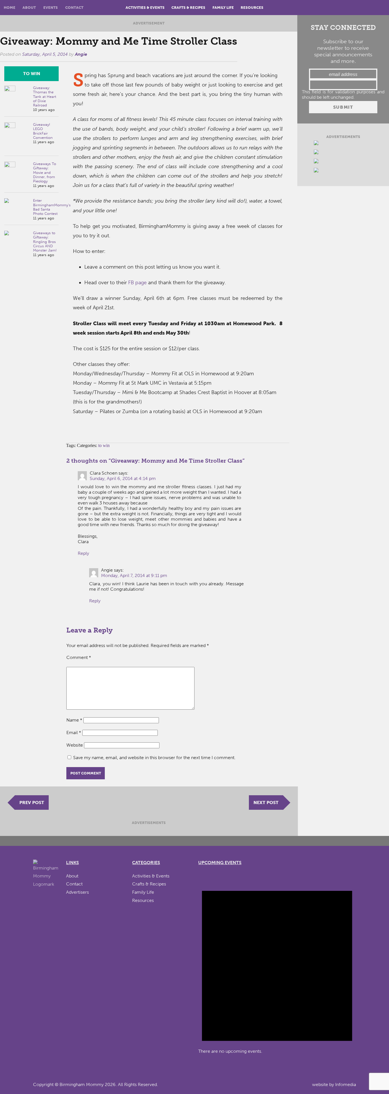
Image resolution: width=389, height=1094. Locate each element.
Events (50, 7)
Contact (74, 7)
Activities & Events (145, 7)
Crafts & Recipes (188, 7)
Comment (78, 657)
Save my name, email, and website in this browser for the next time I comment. (154, 757)
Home (9, 7)
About (29, 7)
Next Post (266, 802)
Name (74, 720)
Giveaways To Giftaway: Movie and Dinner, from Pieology (44, 172)
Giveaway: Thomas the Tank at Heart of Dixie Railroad (44, 96)
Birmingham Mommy (82, 1084)
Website (74, 745)
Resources (252, 7)
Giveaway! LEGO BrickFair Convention (43, 131)
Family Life (223, 7)
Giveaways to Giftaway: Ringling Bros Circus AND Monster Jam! (45, 241)
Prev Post (31, 802)
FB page (137, 282)
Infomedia (345, 1084)
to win (31, 73)
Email (73, 732)
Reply (83, 553)
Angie (81, 54)
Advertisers (77, 892)
